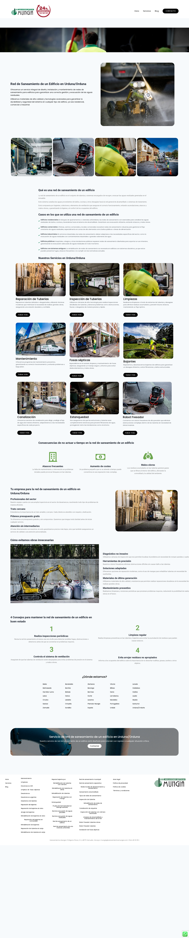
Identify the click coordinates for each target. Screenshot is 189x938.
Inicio (137, 11)
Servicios (147, 11)
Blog (157, 11)
